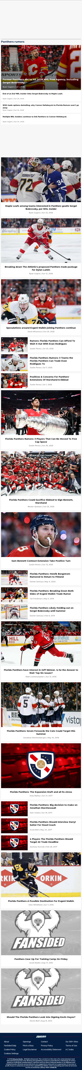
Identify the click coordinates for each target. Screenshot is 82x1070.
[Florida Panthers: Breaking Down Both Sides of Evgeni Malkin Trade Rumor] (41, 594)
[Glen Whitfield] (35, 905)
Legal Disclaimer (30, 1049)
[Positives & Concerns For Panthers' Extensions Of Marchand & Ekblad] (41, 380)
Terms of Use (71, 1045)
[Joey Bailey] (35, 796)
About (6, 1042)
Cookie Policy (9, 1049)
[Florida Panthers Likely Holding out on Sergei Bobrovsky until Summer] (41, 611)
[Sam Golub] (35, 813)
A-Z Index (70, 1049)
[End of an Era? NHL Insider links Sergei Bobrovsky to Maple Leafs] (41, 96)
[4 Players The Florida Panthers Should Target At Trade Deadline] (41, 842)
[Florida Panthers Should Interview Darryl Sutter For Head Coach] (41, 825)
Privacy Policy (47, 1045)
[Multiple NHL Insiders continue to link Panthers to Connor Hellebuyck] (41, 119)
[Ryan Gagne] (8, 87)
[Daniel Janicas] (36, 581)
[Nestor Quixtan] (35, 506)
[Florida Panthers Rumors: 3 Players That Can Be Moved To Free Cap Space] (41, 419)
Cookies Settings (11, 1053)
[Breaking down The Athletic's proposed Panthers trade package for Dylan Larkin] (41, 247)
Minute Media (18, 1059)
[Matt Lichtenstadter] (35, 677)
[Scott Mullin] (34, 963)
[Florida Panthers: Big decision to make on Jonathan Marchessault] (41, 808)
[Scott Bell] (34, 830)
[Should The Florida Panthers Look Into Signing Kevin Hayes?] (41, 996)
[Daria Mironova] (35, 331)
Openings (27, 1042)
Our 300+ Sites (72, 1042)
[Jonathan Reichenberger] (34, 738)
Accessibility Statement (51, 1049)
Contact (44, 1042)
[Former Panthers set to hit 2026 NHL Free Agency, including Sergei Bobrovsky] (41, 67)
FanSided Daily (10, 1045)
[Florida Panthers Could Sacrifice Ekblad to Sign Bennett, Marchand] (41, 480)
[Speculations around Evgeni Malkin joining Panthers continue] (41, 307)
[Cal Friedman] (36, 598)
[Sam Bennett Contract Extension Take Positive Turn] (41, 540)
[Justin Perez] (35, 348)
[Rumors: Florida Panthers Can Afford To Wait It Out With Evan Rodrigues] (41, 344)
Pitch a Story (28, 1045)
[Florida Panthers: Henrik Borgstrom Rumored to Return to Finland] (41, 577)
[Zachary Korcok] (37, 847)
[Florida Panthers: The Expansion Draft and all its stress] (41, 771)
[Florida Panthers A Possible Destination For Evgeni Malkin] (41, 880)
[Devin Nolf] (34, 1021)
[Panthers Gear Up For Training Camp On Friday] (41, 938)
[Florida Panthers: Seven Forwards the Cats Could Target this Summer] (41, 711)
